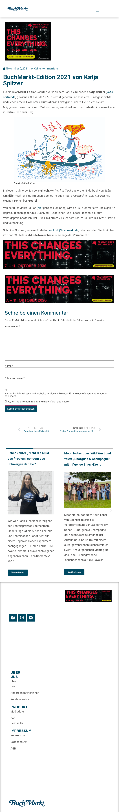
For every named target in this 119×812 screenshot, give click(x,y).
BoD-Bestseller (16, 721)
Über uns (13, 684)
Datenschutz (16, 741)
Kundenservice (16, 699)
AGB (13, 748)
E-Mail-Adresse (15, 378)
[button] (8, 510)
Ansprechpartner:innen (16, 692)
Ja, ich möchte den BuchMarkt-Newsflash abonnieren (38, 401)
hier (40, 207)
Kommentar (12, 326)
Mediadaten (16, 711)
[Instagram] (22, 618)
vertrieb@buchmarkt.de (63, 230)
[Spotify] (31, 618)
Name (9, 366)
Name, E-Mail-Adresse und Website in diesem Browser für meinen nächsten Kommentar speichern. (56, 394)
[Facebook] (13, 618)
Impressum (16, 735)
